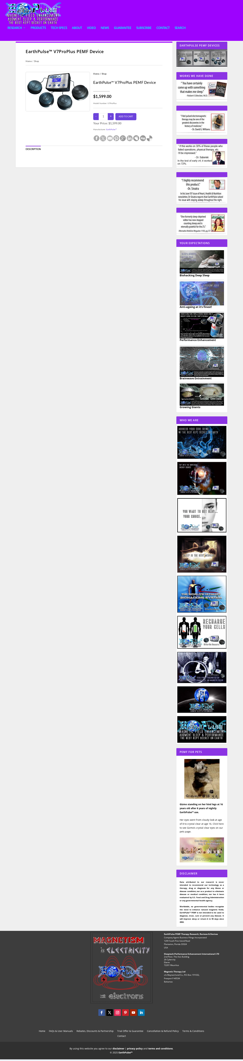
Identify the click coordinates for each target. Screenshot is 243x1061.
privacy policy (135, 1048)
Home (29, 61)
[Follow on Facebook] (101, 1012)
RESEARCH (14, 28)
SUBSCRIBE (143, 28)
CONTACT (163, 28)
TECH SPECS (59, 28)
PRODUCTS (38, 28)
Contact (121, 1036)
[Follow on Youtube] (133, 1012)
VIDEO (91, 28)
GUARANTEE (122, 28)
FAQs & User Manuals (61, 1031)
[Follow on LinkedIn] (141, 1012)
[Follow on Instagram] (117, 1012)
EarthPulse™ (111, 129)
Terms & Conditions (193, 1031)
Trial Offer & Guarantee (130, 1031)
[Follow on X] (109, 1012)
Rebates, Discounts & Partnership (95, 1031)
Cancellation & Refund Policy (163, 1031)
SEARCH (180, 28)
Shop (36, 61)
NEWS (105, 28)
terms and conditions (160, 1048)
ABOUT (77, 28)
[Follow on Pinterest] (125, 1012)
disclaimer (118, 1048)
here (221, 823)
